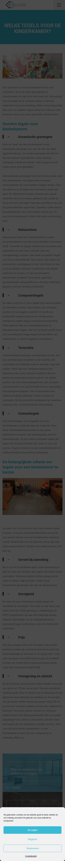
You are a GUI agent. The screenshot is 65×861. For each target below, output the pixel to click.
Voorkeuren (32, 848)
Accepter (33, 830)
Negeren (32, 839)
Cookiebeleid (31, 856)
